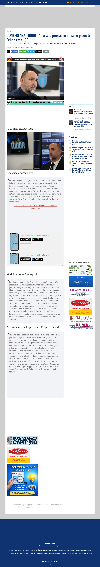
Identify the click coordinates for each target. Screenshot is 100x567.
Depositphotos (57, 546)
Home (9, 31)
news (70, 106)
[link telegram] (76, 2)
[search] (92, 2)
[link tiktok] (82, 2)
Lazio (21, 2)
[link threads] (87, 2)
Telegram (31, 51)
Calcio (25, 2)
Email (46, 51)
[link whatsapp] (79, 2)
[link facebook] (67, 2)
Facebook (15, 51)
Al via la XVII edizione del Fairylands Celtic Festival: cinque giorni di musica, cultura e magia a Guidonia (83, 112)
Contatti (45, 2)
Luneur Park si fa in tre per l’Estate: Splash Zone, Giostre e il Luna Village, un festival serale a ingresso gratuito (83, 123)
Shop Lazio (42, 546)
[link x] (65, 2)
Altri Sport (31, 2)
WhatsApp (23, 51)
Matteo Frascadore (13, 47)
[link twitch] (84, 2)
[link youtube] (73, 2)
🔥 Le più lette (73, 137)
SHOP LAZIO (38, 2)
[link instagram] (70, 2)
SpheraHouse (53, 564)
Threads (40, 51)
